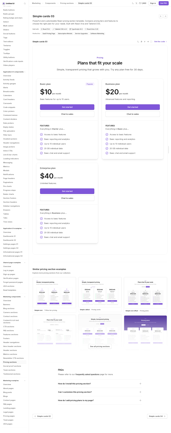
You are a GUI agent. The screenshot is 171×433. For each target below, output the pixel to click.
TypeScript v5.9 (76, 29)
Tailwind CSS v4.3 (61, 29)
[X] (136, 3)
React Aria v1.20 (92, 29)
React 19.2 (46, 29)
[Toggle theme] (133, 3)
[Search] (24, 3)
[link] (85, 3)
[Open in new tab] (151, 41)
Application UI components (13, 72)
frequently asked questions (87, 374)
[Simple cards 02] (161, 16)
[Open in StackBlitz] (144, 41)
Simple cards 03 (40, 41)
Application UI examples (12, 228)
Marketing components (12, 297)
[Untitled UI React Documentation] (8, 3)
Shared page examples (12, 262)
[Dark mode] (138, 41)
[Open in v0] (148, 41)
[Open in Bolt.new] (141, 41)
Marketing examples (11, 380)
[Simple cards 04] (165, 16)
